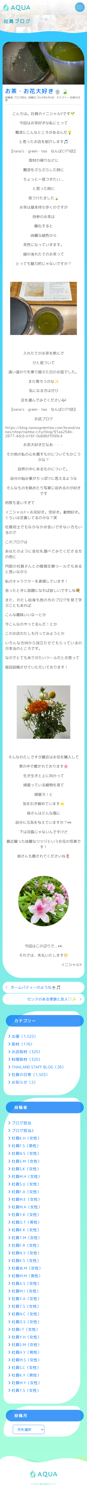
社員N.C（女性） (26, 1314)
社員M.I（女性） (26, 1291)
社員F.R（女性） (26, 1245)
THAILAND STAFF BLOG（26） (39, 1067)
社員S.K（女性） (26, 1168)
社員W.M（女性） (27, 1268)
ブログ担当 (20, 97)
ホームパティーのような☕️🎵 (36, 987)
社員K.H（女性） (26, 1138)
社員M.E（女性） (27, 1199)
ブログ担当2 (23, 1130)
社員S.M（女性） (27, 1161)
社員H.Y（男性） (26, 1352)
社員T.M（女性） (27, 1237)
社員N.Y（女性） (26, 1253)
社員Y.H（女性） (26, 1337)
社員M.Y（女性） (27, 1382)
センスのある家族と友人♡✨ (51, 999)
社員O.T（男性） (27, 1222)
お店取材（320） (27, 1051)
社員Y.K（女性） (26, 1214)
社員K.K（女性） (26, 1229)
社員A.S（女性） (26, 1283)
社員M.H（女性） (27, 1176)
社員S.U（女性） (26, 1184)
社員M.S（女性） (27, 1359)
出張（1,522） (25, 1036)
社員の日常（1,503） (31, 1074)
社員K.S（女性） (26, 1260)
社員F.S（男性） (26, 1145)
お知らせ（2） (25, 1082)
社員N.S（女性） (26, 1153)
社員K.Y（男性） (26, 1375)
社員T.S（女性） (26, 1306)
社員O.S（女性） (26, 1321)
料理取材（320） (27, 1059)
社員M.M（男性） (27, 1275)
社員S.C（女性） (26, 1367)
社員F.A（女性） (26, 1191)
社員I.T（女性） (26, 1329)
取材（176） (23, 1044)
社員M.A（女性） (27, 1207)
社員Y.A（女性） (26, 1298)
